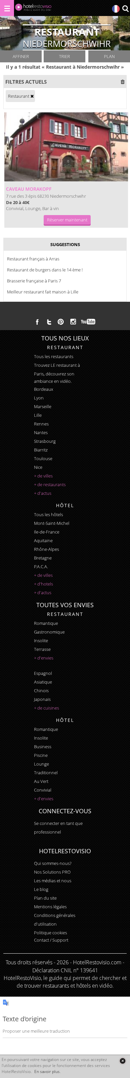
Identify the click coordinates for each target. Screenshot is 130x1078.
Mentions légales (50, 907)
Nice (38, 467)
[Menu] (7, 8)
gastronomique (49, 632)
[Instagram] (73, 322)
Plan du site (45, 898)
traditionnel (46, 773)
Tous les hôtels (48, 514)
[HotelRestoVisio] (33, 8)
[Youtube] (88, 321)
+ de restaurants (50, 484)
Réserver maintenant (67, 220)
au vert (41, 781)
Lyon (39, 398)
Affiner (21, 56)
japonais (42, 699)
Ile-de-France (46, 532)
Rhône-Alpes (46, 549)
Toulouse (43, 458)
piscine (41, 755)
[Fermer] (122, 1061)
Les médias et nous (52, 881)
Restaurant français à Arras (33, 259)
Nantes (41, 432)
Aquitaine (43, 540)
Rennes (41, 424)
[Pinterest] (60, 321)
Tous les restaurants (53, 356)
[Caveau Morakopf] (66, 146)
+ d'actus (42, 493)
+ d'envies (43, 658)
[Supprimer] (32, 96)
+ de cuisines (46, 708)
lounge (41, 764)
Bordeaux (43, 389)
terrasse (42, 649)
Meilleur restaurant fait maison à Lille (42, 292)
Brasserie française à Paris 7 (34, 281)
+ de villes (43, 476)
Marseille (42, 406)
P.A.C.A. (41, 567)
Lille (38, 415)
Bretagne (43, 558)
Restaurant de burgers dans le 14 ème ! (45, 270)
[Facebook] (37, 321)
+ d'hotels (43, 584)
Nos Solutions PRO (52, 872)
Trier (64, 56)
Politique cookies (50, 933)
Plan (109, 56)
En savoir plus (47, 1071)
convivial (42, 790)
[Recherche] (125, 9)
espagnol (43, 673)
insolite (41, 641)
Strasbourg (45, 441)
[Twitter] (49, 321)
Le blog (41, 889)
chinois (41, 691)
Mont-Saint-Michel (51, 523)
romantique (46, 623)
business (42, 747)
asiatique (43, 682)
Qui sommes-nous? (52, 863)
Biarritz (41, 450)
